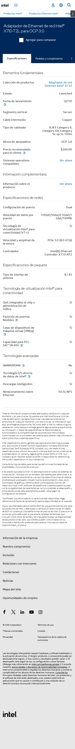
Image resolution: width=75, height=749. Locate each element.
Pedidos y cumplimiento (49, 58)
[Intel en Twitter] (13, 612)
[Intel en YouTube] (31, 612)
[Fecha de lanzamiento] (5, 104)
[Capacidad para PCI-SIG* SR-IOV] (21, 345)
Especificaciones (17, 58)
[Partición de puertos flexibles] (17, 320)
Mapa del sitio (12, 589)
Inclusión (8, 555)
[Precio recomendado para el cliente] (24, 152)
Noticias (8, 581)
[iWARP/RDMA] (23, 365)
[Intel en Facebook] (4, 612)
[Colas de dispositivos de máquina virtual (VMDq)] (5, 334)
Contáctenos (11, 572)
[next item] (72, 13)
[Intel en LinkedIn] (22, 612)
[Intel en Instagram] (40, 612)
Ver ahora (66, 160)
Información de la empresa (20, 538)
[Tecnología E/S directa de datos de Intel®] (29, 376)
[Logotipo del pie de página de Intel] (10, 714)
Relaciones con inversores (19, 563)
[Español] (61, 5)
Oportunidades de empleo (20, 598)
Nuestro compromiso (16, 546)
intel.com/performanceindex (45, 664)
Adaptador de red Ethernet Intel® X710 (58, 84)
